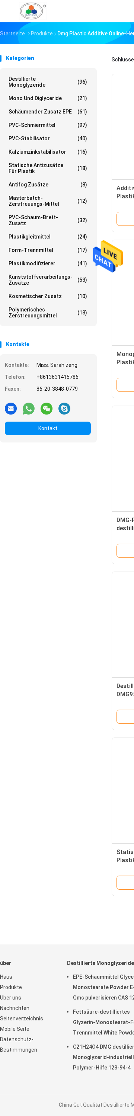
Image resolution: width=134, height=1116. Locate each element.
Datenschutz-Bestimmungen (18, 1044)
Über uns (10, 998)
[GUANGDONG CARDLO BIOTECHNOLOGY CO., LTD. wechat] (46, 408)
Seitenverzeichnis (21, 1018)
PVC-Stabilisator (48, 138)
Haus (6, 977)
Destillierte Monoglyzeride (48, 82)
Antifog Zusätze (48, 185)
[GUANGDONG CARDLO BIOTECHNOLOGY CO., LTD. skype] (64, 408)
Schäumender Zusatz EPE (48, 112)
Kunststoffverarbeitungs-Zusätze (48, 280)
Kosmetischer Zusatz (48, 296)
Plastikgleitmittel (48, 237)
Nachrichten (14, 1008)
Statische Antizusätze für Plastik (48, 168)
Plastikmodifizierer (48, 263)
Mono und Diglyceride (48, 98)
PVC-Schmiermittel (48, 125)
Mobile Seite (14, 1029)
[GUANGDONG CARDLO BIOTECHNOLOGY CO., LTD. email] (11, 408)
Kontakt (47, 428)
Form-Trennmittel (48, 250)
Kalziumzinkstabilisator (48, 152)
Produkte (11, 987)
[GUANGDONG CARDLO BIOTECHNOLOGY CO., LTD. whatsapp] (29, 408)
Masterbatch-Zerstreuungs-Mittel (48, 201)
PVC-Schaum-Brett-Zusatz (48, 220)
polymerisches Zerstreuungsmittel (48, 313)
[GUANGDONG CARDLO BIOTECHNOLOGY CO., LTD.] (33, 11)
